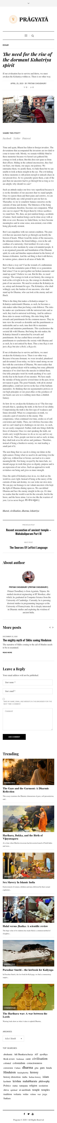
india (24, 1083)
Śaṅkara (7, 1104)
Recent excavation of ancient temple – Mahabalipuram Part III (28, 532)
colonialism (19, 1069)
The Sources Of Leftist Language (29, 547)
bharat (6, 510)
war (39, 1100)
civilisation (15, 510)
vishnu (33, 1100)
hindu (49, 1073)
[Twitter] (28, 1120)
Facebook (7, 138)
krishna (17, 1087)
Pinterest (26, 138)
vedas (25, 1100)
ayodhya (44, 1060)
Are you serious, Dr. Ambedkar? (21, 640)
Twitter (16, 138)
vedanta (17, 1100)
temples (45, 1095)
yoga (44, 1100)
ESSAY (6, 45)
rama (15, 1091)
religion (33, 1091)
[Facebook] (24, 1120)
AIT (36, 1060)
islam (46, 1083)
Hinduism (9, 1078)
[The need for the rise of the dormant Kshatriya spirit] (28, 109)
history (34, 1078)
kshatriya (34, 510)
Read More (7, 658)
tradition (7, 1100)
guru (42, 1073)
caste (28, 1064)
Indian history (35, 1083)
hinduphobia (22, 1078)
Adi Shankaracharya (23, 1060)
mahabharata (30, 1087)
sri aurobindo (25, 1095)
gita (36, 1073)
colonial (7, 1069)
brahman (20, 1065)
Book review (9, 1064)
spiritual (13, 1096)
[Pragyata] (28, 19)
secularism (43, 1091)
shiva (6, 1095)
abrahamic (7, 1060)
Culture (18, 1074)
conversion (8, 1073)
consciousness (34, 1069)
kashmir (7, 1087)
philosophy (44, 1087)
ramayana (23, 1091)
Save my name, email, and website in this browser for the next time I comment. (27, 709)
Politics (7, 1091)
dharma (25, 510)
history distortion (12, 1083)
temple (36, 1096)
